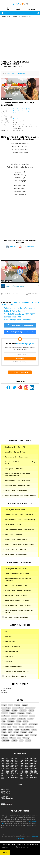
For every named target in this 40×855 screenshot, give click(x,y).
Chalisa (15, 710)
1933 (16, 758)
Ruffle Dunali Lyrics (17, 600)
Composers (4, 692)
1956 (11, 763)
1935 (26, 758)
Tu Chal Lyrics (16, 490)
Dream (4, 718)
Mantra (32, 710)
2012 (11, 775)
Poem (4, 732)
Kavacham (23, 710)
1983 (26, 768)
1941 (16, 760)
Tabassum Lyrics (16, 457)
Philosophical (25, 729)
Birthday (13, 713)
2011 (7, 775)
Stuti (21, 740)
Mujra (4, 729)
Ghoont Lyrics (18, 590)
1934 (21, 758)
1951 (26, 762)
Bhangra (5, 713)
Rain (31, 732)
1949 (16, 762)
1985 (35, 768)
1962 (2, 765)
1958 (21, 763)
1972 (11, 767)
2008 (31, 774)
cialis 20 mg (3, 747)
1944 (31, 760)
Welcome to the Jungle (13, 666)
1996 (12, 772)
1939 (7, 760)
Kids (4, 727)
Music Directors (6, 689)
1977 (35, 767)
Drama (32, 716)
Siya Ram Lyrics (15, 447)
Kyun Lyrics (14, 534)
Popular (19, 9)
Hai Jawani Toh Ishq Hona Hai (15, 676)
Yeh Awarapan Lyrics (17, 480)
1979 (7, 768)
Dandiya (14, 716)
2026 (2, 779)
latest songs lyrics (25, 343)
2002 (2, 774)
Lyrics (8, 73)
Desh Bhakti (23, 716)
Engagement (22, 718)
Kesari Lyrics (16, 595)
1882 (2, 758)
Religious (5, 735)
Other (10, 729)
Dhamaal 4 (9, 656)
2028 (21, 779)
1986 (2, 770)
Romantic (16, 119)
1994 (2, 772)
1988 (12, 770)
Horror (25, 724)
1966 (21, 765)
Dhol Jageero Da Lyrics (19, 530)
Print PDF (13, 247)
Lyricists (3, 694)
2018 (2, 777)
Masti (21, 727)
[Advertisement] (20, 38)
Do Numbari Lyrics (19, 515)
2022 (21, 777)
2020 (12, 777)
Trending (31, 9)
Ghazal (26, 721)
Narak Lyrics (13, 525)
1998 (21, 772)
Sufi (19, 738)
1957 (16, 763)
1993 (35, 770)
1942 (21, 760)
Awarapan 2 (9, 636)
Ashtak (18, 705)
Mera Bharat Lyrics (15, 452)
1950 (21, 762)
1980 (12, 768)
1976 (31, 767)
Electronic (12, 718)
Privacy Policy (5, 793)
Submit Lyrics (5, 789)
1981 (16, 768)
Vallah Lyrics (16, 554)
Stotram (15, 740)
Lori (10, 727)
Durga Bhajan (6, 708)
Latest (7, 9)
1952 (31, 762)
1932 (11, 758)
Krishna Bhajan (31, 708)
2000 (31, 772)
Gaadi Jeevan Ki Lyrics (17, 574)
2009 (36, 774)
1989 (16, 770)
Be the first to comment (20, 372)
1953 (35, 762)
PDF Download (28, 247)
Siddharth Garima (18, 113)
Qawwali (24, 732)
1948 (12, 762)
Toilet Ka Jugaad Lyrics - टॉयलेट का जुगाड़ (19, 308)
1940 (12, 760)
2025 (35, 777)
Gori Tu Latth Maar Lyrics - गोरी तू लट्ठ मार (19, 314)
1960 (31, 763)
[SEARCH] (38, 13)
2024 (31, 777)
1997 (16, 772)
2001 (35, 772)
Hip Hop (18, 724)
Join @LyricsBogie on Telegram (21, 325)
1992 (31, 770)
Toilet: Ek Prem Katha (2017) (21, 109)
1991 (26, 770)
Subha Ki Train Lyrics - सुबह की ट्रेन (17, 311)
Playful (34, 729)
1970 (2, 767)
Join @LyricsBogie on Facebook (21, 332)
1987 (7, 770)
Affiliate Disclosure (7, 798)
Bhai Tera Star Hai (11, 651)
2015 (26, 775)
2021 (16, 777)
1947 (7, 762)
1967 (26, 765)
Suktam (29, 740)
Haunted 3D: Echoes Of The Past (17, 671)
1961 (35, 763)
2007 (26, 774)
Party (17, 729)
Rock (12, 735)
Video (13, 73)
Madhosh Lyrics (17, 485)
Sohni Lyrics (15, 510)
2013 (16, 775)
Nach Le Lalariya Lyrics (20, 495)
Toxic (7, 631)
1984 (31, 768)
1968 (31, 765)
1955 (7, 763)
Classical (21, 713)
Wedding (26, 738)
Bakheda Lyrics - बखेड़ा (12, 317)
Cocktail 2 (8, 661)
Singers (3, 690)
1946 (2, 762)
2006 (21, 774)
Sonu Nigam (27, 111)
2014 (21, 775)
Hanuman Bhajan (18, 708)
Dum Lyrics (14, 469)
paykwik (27, 747)
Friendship (11, 721)
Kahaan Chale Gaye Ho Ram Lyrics (18, 474)
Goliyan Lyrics (16, 539)
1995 (7, 772)
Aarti (11, 705)
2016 (31, 775)
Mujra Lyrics (16, 569)
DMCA (3, 794)
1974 (21, 767)
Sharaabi (5, 738)
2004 (12, 774)
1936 (31, 758)
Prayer (16, 732)
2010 (2, 775)
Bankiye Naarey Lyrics (20, 520)
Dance (29, 713)
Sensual (34, 735)
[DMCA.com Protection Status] (7, 805)
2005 (17, 774)
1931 (7, 758)
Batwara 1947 (10, 641)
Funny (19, 721)
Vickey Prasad (17, 115)
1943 (26, 760)
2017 (35, 775)
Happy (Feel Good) (7, 724)
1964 (12, 765)
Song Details (21, 73)
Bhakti (4, 705)
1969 (35, 765)
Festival (31, 718)
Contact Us (4, 796)
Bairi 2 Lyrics (16, 585)
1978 (2, 768)
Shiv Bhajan (6, 740)
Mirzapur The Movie (12, 646)
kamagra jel (34, 747)
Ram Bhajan (6, 710)
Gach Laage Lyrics (18, 605)
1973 (16, 767)
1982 (21, 768)
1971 (7, 767)
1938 (2, 760)
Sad (27, 735)
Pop (10, 732)
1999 (26, 772)
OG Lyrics (16, 617)
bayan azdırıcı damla (17, 747)
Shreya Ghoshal (18, 111)
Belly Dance (6, 716)
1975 (26, 767)
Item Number (33, 724)
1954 (2, 763)
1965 (16, 765)
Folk (4, 721)
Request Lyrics (5, 791)
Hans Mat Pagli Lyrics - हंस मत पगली (17, 320)
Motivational (30, 727)
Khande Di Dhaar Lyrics (20, 544)
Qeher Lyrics (16, 549)
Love (15, 727)
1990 (21, 770)
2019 (7, 777)
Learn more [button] (25, 847)
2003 (7, 774)
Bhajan (25, 705)
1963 (7, 765)
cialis (9, 747)
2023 (26, 777)
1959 (26, 763)
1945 (35, 760)
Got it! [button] (5, 852)
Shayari (13, 738)
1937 (35, 758)
